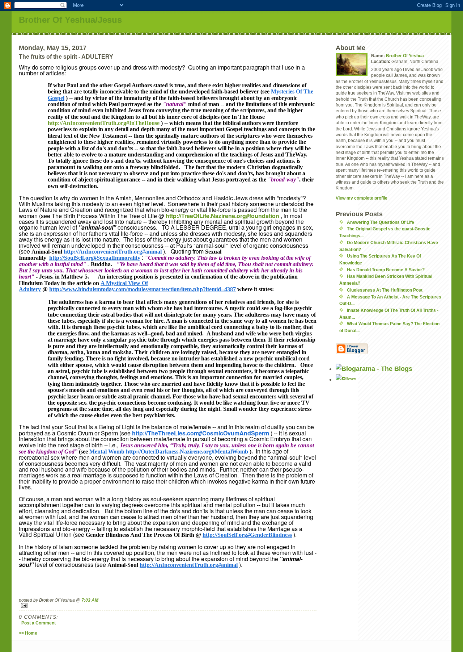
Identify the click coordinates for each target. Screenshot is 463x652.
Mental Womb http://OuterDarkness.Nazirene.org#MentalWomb (168, 451)
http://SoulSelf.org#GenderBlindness (247, 535)
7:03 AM (89, 600)
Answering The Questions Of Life (380, 222)
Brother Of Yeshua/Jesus (70, 20)
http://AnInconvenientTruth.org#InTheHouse (104, 123)
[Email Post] (168, 605)
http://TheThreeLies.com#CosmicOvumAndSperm (200, 433)
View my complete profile (361, 198)
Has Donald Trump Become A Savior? (386, 269)
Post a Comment (38, 622)
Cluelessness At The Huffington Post (384, 290)
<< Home (28, 633)
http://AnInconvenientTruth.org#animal (113, 251)
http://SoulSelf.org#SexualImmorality (94, 258)
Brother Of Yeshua (405, 55)
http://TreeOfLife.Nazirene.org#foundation (222, 216)
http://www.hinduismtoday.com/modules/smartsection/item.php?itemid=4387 (142, 289)
